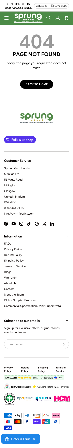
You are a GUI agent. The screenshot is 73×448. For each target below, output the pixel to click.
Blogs (7, 272)
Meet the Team (14, 294)
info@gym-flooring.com (19, 213)
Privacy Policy (13, 249)
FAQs (7, 243)
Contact (9, 289)
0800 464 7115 (14, 208)
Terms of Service (15, 266)
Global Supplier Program (19, 300)
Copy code (61, 6)
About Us (10, 283)
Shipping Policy (14, 260)
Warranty (10, 277)
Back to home (37, 84)
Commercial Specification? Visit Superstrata (32, 306)
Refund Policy (13, 255)
